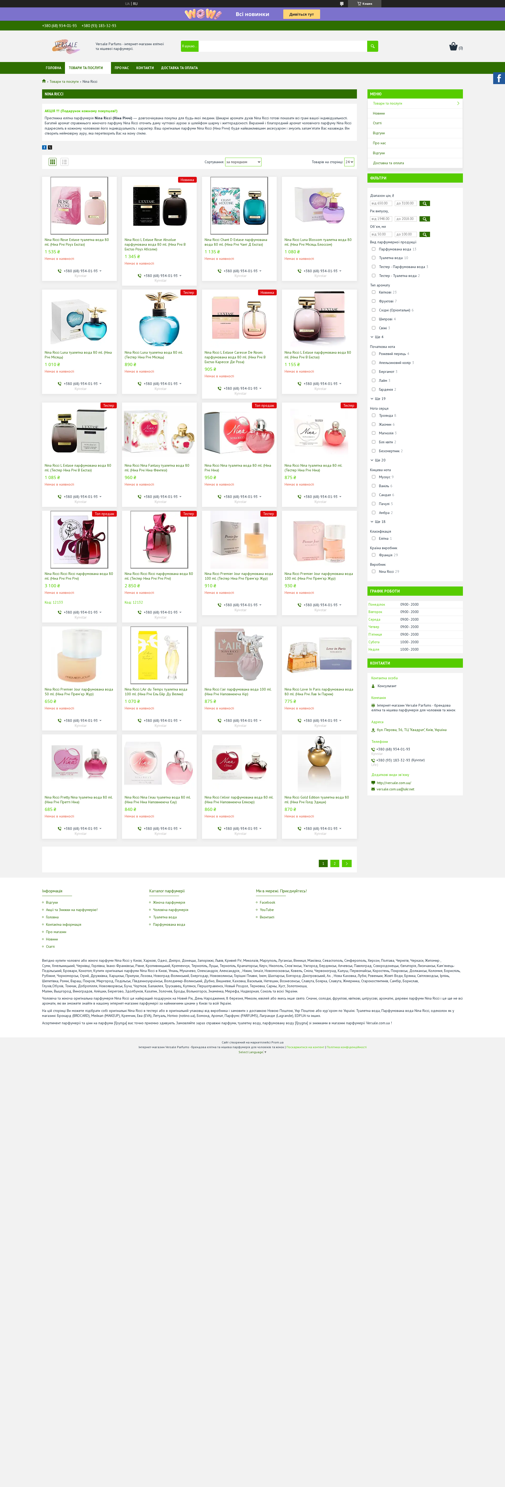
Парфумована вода (169, 924)
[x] (50, 148)
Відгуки (379, 133)
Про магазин (56, 931)
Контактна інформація (63, 924)
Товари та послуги (86, 68)
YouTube (267, 909)
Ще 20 (380, 460)
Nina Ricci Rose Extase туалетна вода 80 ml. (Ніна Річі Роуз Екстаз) (77, 242)
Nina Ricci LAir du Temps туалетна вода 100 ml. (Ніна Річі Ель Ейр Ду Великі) (156, 691)
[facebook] (44, 148)
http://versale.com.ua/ (394, 782)
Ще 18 (380, 521)
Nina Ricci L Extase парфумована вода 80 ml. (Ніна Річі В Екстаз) (318, 354)
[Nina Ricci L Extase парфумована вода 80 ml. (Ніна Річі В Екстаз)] (319, 318)
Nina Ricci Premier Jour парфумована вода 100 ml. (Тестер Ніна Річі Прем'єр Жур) (239, 576)
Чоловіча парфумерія (170, 909)
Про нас (122, 68)
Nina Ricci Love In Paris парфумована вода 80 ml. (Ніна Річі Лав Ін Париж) (319, 691)
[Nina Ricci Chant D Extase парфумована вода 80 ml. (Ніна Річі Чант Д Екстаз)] (239, 206)
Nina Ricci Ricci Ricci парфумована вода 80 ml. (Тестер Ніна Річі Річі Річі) (159, 576)
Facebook (267, 902)
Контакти (145, 68)
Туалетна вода (165, 917)
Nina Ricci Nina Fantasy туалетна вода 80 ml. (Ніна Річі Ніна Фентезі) (157, 467)
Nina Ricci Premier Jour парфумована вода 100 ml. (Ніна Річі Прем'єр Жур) (319, 576)
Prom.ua (277, 1042)
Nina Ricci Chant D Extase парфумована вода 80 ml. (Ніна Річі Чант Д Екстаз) (236, 242)
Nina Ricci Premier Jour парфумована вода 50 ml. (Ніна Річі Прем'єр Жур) (79, 691)
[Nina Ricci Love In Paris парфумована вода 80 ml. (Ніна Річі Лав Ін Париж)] (319, 655)
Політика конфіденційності (347, 1047)
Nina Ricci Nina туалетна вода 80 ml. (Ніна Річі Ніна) (238, 467)
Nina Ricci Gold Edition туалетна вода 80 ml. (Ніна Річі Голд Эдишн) (317, 799)
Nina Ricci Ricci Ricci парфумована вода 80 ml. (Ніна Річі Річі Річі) (79, 576)
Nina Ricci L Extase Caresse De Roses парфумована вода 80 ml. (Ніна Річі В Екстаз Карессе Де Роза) (235, 357)
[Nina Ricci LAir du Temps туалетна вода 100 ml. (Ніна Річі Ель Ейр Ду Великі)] (159, 655)
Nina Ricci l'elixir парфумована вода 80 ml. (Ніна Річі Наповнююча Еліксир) (239, 799)
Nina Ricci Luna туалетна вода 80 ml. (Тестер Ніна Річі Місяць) (154, 354)
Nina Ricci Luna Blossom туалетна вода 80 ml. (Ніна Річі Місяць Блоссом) (318, 242)
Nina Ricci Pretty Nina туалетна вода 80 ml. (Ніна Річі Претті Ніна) (79, 799)
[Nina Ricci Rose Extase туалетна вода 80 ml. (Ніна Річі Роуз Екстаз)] (79, 206)
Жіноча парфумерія (169, 902)
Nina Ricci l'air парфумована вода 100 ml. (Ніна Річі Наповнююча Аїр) (238, 691)
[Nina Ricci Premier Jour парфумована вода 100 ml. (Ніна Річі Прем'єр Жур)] (319, 540)
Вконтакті (267, 917)
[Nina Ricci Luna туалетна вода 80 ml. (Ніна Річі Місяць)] (79, 318)
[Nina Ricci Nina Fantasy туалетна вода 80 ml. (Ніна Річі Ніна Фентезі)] (159, 431)
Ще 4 (379, 337)
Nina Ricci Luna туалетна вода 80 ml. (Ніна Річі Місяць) (78, 354)
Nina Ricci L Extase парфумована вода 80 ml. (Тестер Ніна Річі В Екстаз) (78, 467)
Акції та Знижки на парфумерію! (72, 909)
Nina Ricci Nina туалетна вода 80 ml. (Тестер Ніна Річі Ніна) (313, 467)
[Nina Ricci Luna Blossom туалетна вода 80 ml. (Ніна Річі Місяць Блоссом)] (319, 206)
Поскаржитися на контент (305, 1047)
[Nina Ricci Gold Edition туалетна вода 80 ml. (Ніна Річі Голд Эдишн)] (319, 763)
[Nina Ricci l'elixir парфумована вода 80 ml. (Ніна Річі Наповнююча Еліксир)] (239, 763)
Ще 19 (380, 399)
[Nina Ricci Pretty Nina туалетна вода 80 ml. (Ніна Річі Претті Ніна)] (79, 763)
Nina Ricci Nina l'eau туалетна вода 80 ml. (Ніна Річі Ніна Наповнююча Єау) (158, 799)
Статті (377, 123)
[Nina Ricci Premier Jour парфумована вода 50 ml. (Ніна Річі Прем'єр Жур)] (79, 655)
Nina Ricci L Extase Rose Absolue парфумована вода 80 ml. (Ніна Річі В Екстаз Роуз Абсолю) (155, 244)
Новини (379, 113)
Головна (53, 68)
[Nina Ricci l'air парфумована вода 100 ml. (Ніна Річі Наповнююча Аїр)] (239, 655)
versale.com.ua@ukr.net (395, 789)
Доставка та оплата (179, 68)
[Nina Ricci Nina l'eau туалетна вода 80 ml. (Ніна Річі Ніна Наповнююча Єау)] (159, 763)
